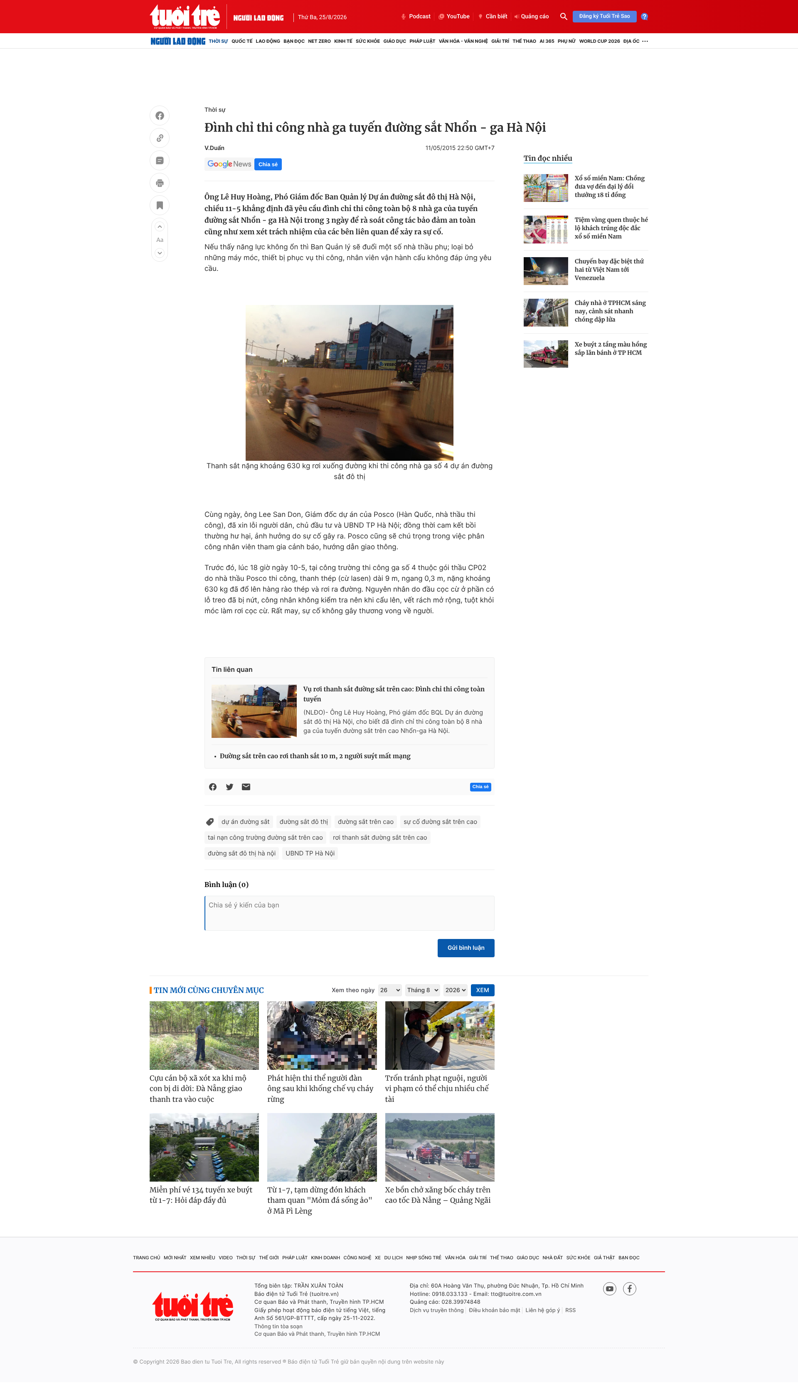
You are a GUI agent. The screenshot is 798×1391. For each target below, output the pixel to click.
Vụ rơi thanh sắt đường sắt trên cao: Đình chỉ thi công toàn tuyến (394, 694)
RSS (570, 1310)
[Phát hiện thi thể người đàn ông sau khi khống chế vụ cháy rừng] (322, 1035)
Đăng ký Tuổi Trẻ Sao (604, 16)
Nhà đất (553, 1258)
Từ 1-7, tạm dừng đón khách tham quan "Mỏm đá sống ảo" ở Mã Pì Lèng (319, 1200)
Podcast (420, 16)
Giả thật (604, 1258)
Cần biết (496, 16)
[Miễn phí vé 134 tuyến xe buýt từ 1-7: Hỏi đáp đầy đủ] (204, 1147)
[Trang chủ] (178, 41)
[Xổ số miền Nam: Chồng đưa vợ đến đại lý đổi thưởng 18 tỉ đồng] (546, 188)
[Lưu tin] (160, 206)
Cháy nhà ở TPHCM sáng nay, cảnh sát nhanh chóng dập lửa (610, 311)
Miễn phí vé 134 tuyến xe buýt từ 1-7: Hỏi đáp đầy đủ (201, 1195)
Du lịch (393, 1258)
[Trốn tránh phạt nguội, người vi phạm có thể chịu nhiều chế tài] (440, 1035)
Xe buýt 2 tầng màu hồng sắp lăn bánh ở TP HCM (611, 348)
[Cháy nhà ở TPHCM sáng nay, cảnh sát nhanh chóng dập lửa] (546, 313)
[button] (160, 226)
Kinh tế (343, 41)
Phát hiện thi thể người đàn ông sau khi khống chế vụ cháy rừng (320, 1089)
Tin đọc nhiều (548, 158)
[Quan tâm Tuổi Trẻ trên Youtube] (609, 1288)
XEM (482, 990)
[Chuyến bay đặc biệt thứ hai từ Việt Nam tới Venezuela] (546, 271)
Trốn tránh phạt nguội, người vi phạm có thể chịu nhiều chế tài (437, 1089)
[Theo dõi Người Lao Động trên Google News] (229, 164)
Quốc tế (242, 41)
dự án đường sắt (246, 822)
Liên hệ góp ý (543, 1310)
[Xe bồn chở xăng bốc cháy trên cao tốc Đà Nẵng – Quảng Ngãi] (440, 1147)
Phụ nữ (567, 41)
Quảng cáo (535, 16)
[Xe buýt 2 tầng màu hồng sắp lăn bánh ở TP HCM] (546, 354)
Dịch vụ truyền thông (437, 1310)
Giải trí (500, 41)
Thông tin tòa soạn (278, 1326)
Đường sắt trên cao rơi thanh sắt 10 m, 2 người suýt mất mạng (315, 756)
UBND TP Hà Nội (310, 853)
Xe (378, 1258)
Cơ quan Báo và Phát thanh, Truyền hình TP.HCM (317, 1334)
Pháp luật (422, 41)
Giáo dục (395, 41)
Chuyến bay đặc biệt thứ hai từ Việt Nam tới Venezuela (609, 270)
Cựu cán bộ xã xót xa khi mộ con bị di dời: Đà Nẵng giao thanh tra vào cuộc (198, 1089)
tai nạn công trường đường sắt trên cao (265, 837)
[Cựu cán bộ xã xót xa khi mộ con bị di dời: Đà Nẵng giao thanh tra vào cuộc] (204, 1035)
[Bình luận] (160, 161)
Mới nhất (175, 1258)
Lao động (268, 41)
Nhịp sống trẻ (423, 1258)
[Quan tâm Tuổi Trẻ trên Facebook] (629, 1288)
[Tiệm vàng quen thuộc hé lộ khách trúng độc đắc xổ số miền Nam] (546, 229)
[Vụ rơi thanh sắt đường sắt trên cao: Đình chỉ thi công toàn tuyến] (254, 711)
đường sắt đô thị (304, 822)
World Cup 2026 (599, 41)
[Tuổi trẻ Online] (193, 1306)
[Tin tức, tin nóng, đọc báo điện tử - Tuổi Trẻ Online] (192, 16)
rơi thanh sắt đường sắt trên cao (380, 837)
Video (226, 1258)
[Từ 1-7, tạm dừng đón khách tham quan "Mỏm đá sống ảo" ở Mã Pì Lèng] (322, 1147)
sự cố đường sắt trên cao (440, 822)
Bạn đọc (294, 41)
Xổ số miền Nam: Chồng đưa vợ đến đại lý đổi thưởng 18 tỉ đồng (610, 186)
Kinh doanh (325, 1258)
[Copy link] (160, 139)
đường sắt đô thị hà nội (242, 853)
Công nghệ (358, 1258)
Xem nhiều (202, 1258)
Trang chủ (146, 1258)
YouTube (458, 16)
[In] (160, 184)
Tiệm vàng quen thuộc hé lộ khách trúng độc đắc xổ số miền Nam (611, 228)
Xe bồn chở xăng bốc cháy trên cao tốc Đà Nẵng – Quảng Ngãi (438, 1195)
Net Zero (319, 41)
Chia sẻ (268, 164)
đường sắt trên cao (366, 822)
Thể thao (524, 41)
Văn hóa (455, 1258)
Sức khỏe (368, 41)
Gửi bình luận (466, 947)
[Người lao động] (258, 16)
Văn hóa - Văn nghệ (463, 41)
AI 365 (546, 41)
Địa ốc (631, 41)
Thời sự (218, 41)
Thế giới (269, 1258)
